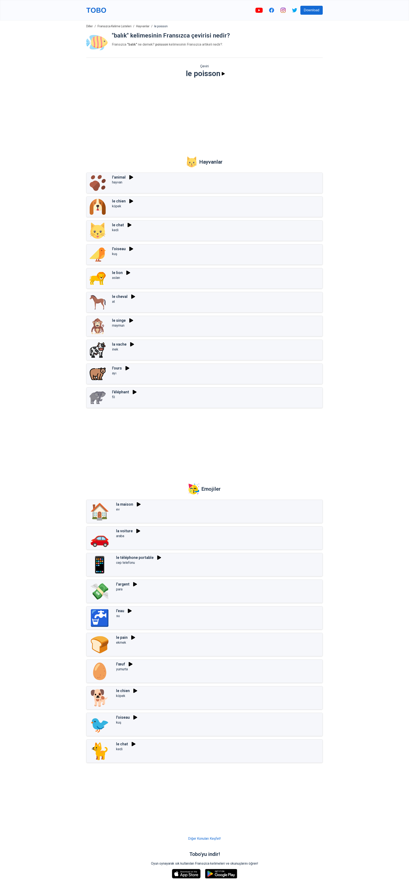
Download (311, 10)
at (113, 302)
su (118, 616)
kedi (115, 230)
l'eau (120, 611)
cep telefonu (125, 563)
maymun (118, 325)
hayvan (117, 182)
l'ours (117, 368)
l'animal (119, 177)
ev (118, 509)
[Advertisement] (204, 114)
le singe (119, 320)
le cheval (120, 296)
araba (120, 536)
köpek (116, 206)
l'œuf (120, 664)
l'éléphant (120, 392)
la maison (124, 504)
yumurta (122, 669)
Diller (89, 26)
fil (113, 397)
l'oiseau (119, 249)
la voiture (124, 531)
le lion (117, 272)
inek (115, 349)
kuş (114, 254)
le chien (119, 201)
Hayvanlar (143, 26)
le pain (122, 637)
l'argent (123, 584)
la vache (119, 344)
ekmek (121, 642)
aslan (116, 278)
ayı (114, 373)
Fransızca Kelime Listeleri (114, 26)
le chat (118, 225)
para (119, 589)
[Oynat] (223, 74)
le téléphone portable (135, 557)
